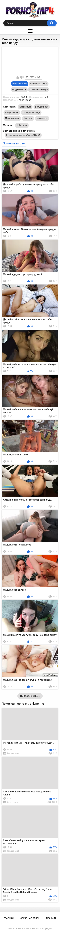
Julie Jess (22, 125)
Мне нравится (17, 77)
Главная (9, 918)
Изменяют (42, 118)
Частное (28, 118)
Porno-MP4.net (24, 928)
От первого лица (31, 112)
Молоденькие (12, 118)
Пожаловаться (38, 84)
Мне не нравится (22, 77)
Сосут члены (11, 112)
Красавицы (25, 107)
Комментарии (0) (39, 89)
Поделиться (19, 89)
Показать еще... (30, 696)
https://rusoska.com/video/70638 (23, 135)
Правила (51, 918)
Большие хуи (41, 107)
